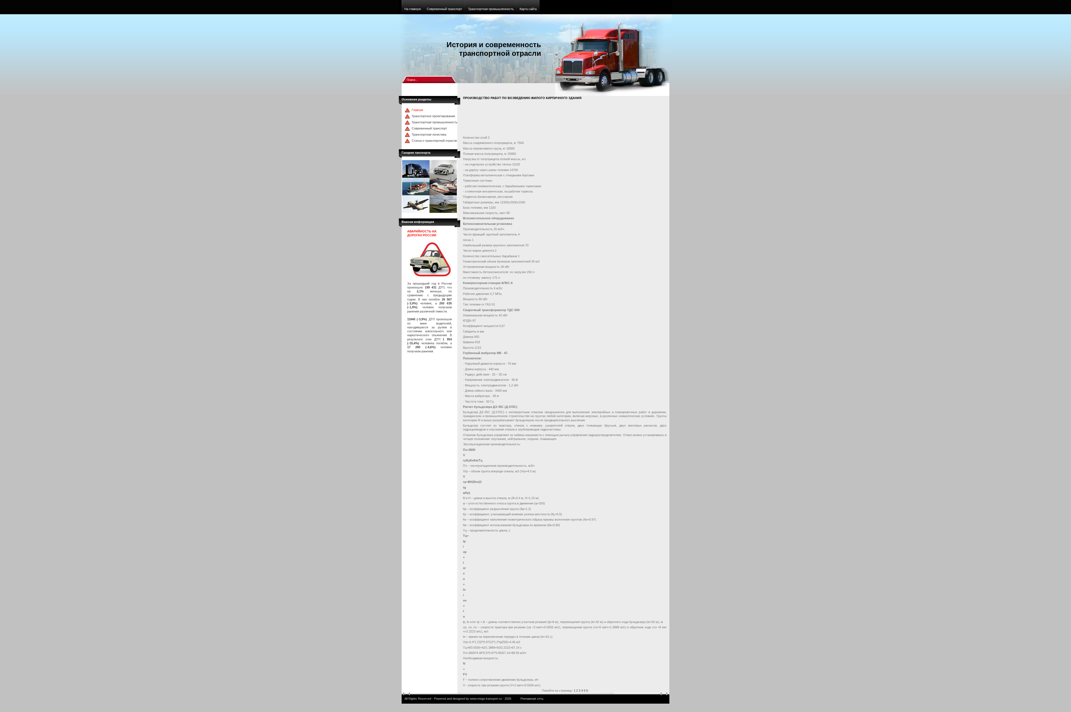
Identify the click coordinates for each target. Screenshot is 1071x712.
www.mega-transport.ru (486, 698)
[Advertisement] (564, 118)
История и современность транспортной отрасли (494, 48)
